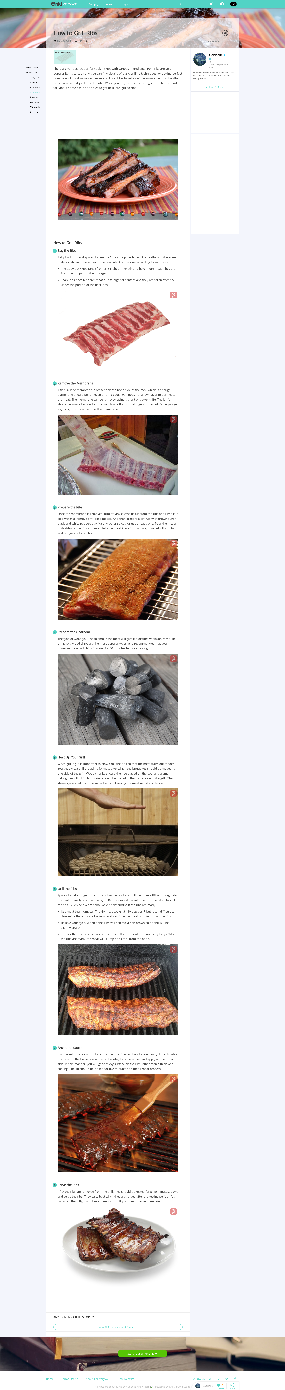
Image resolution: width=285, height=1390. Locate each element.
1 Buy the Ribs (36, 77)
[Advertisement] (118, 115)
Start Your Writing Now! (142, 1353)
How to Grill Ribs (34, 72)
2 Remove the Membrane (36, 82)
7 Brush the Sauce (36, 107)
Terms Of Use (69, 1379)
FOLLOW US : (199, 1378)
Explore (127, 4)
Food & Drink (64, 41)
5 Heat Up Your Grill (36, 97)
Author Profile (214, 87)
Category (94, 4)
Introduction (32, 67)
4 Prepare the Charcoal (36, 92)
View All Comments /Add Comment (118, 1326)
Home (50, 1379)
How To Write (126, 1379)
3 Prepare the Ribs (36, 87)
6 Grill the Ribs (36, 102)
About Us (111, 4)
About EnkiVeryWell (98, 1379)
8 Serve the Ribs (36, 112)
